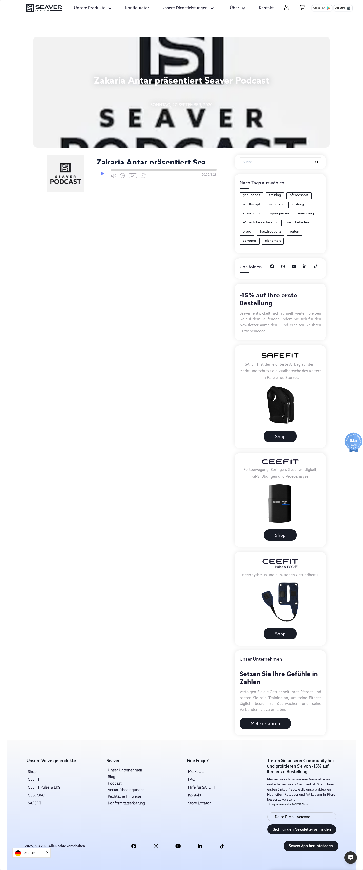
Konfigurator (137, 8)
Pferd (247, 232)
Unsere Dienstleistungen (184, 8)
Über (234, 8)
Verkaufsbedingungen (126, 790)
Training (275, 195)
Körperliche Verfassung (260, 223)
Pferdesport (299, 195)
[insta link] (156, 846)
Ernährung (306, 213)
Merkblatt (196, 772)
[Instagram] (283, 266)
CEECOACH (37, 795)
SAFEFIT (34, 803)
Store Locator (199, 803)
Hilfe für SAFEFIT (202, 787)
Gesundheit (251, 195)
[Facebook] (272, 266)
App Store (340, 8)
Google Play (319, 8)
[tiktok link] (222, 846)
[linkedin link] (200, 846)
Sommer (249, 241)
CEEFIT (34, 779)
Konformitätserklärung (126, 803)
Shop (280, 437)
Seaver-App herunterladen (311, 846)
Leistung (298, 204)
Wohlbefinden (298, 223)
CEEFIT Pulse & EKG (44, 787)
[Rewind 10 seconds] (122, 175)
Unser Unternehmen (125, 770)
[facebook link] (134, 846)
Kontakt (266, 8)
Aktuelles (276, 204)
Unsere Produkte (89, 8)
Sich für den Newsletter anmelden (302, 829)
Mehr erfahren (265, 724)
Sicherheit (273, 241)
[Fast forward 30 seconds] (143, 175)
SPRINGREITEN (279, 213)
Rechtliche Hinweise (124, 797)
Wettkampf (251, 204)
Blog (111, 777)
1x (132, 175)
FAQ (191, 779)
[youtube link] (178, 846)
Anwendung (252, 213)
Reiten (294, 232)
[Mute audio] (113, 175)
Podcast (114, 783)
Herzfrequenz (270, 232)
